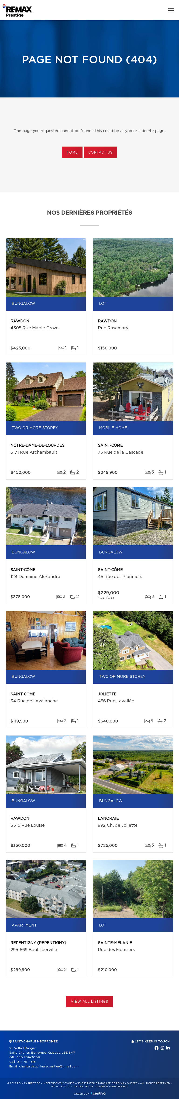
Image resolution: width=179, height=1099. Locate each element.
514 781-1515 (26, 1061)
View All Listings (89, 1001)
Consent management (112, 1086)
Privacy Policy (61, 1086)
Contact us (100, 152)
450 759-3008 (28, 1057)
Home (72, 152)
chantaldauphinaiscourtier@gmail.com (49, 1066)
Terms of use (83, 1086)
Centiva (98, 1093)
